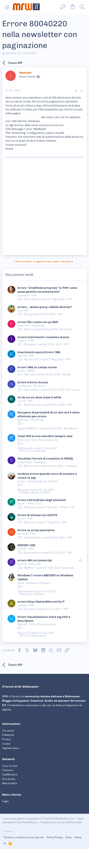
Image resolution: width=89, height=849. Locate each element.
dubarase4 (34, 552)
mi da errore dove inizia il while (39, 397)
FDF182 (22, 549)
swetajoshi (27, 591)
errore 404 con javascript (34, 560)
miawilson (23, 295)
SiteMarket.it (9, 774)
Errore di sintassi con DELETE (37, 515)
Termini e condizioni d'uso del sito (23, 837)
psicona (22, 564)
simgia (21, 481)
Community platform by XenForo (38, 818)
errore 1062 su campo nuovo (37, 367)
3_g (19, 310)
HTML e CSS (34, 503)
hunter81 (23, 533)
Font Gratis (8, 779)
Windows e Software (38, 583)
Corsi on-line (9, 766)
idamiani (10, 53)
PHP (34, 295)
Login (5, 801)
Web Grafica (9, 783)
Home (78, 837)
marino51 (34, 359)
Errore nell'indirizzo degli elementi (41, 500)
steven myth (24, 462)
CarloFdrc (34, 389)
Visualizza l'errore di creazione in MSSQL (45, 458)
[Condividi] (76, 91)
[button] (7, 7)
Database (40, 462)
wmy (30, 329)
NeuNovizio (24, 386)
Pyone (21, 503)
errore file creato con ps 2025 (37, 322)
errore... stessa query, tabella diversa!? (44, 307)
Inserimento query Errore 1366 (38, 352)
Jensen (21, 518)
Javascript (34, 564)
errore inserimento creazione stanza (43, 337)
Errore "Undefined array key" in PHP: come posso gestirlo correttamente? (47, 290)
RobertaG (23, 420)
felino (20, 583)
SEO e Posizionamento (44, 440)
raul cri (21, 401)
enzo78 (25, 633)
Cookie (6, 743)
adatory (22, 605)
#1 (82, 91)
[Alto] (4, 844)
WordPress (37, 420)
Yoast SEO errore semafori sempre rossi (44, 436)
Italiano (8, 831)
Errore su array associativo (36, 530)
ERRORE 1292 (26, 545)
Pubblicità (8, 735)
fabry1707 (23, 325)
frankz (21, 371)
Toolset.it (7, 770)
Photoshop (38, 325)
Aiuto (68, 837)
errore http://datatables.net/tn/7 (40, 601)
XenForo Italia (73, 822)
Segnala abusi (10, 748)
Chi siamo (8, 730)
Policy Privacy (55, 837)
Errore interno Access (32, 382)
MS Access (39, 386)
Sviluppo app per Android (42, 481)
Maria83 (22, 624)
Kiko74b (22, 355)
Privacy (6, 739)
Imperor (22, 340)
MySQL (31, 371)
